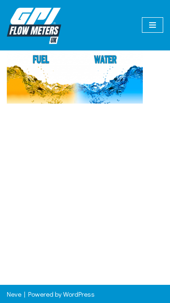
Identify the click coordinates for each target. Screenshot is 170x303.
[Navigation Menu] (152, 25)
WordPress (79, 293)
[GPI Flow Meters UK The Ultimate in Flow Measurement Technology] (34, 25)
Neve (14, 293)
